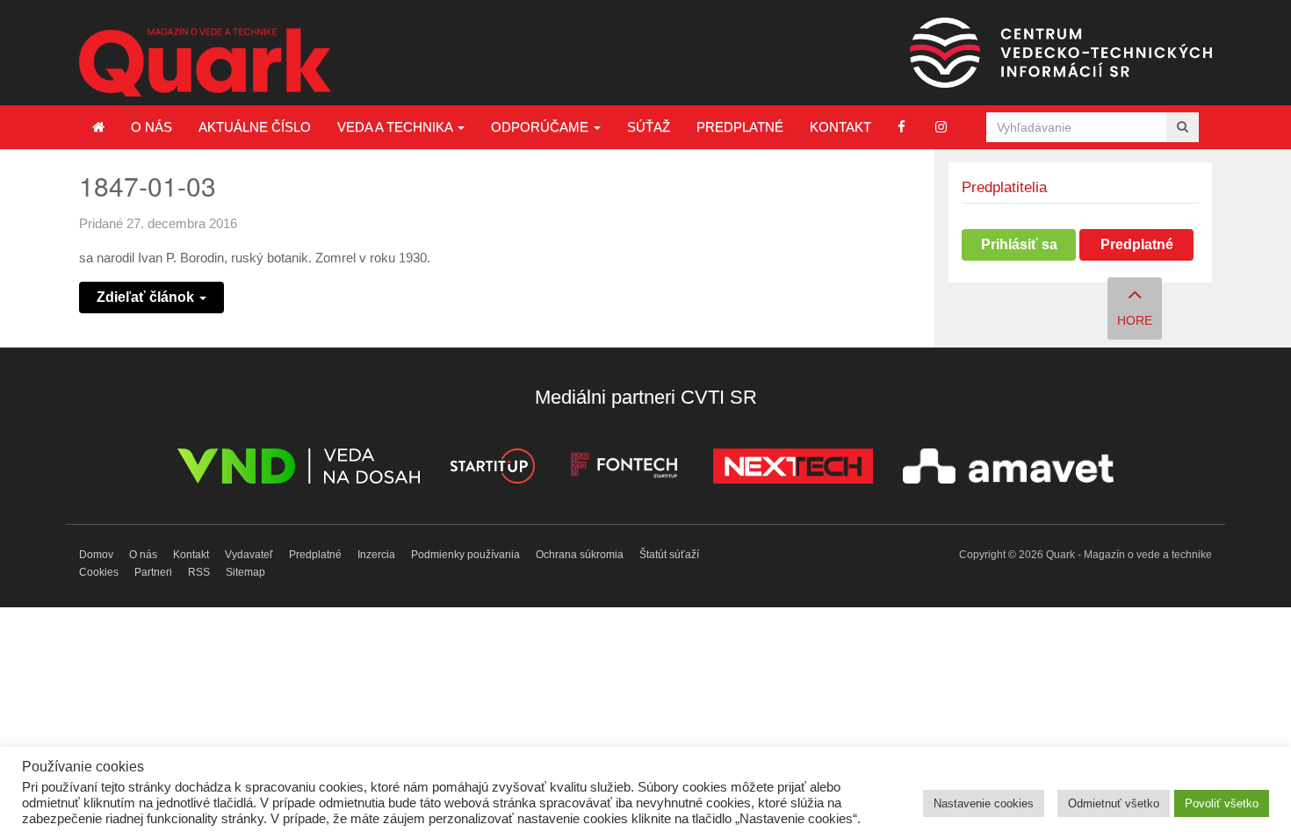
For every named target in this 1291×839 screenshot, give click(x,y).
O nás (151, 126)
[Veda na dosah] (298, 469)
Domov (96, 555)
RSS (199, 572)
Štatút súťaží (669, 555)
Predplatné (739, 126)
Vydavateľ (249, 555)
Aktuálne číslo (254, 126)
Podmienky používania (465, 555)
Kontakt (840, 126)
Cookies (99, 572)
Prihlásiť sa (1019, 244)
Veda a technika (396, 126)
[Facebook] (901, 126)
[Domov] (98, 127)
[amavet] (1008, 469)
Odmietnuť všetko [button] (1113, 803)
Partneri (153, 572)
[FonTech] (624, 469)
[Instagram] (941, 126)
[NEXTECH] (793, 469)
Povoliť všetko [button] (1222, 803)
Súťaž (648, 126)
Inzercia (376, 555)
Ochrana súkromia (580, 555)
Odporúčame (541, 126)
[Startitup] (492, 469)
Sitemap (245, 572)
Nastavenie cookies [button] (984, 803)
